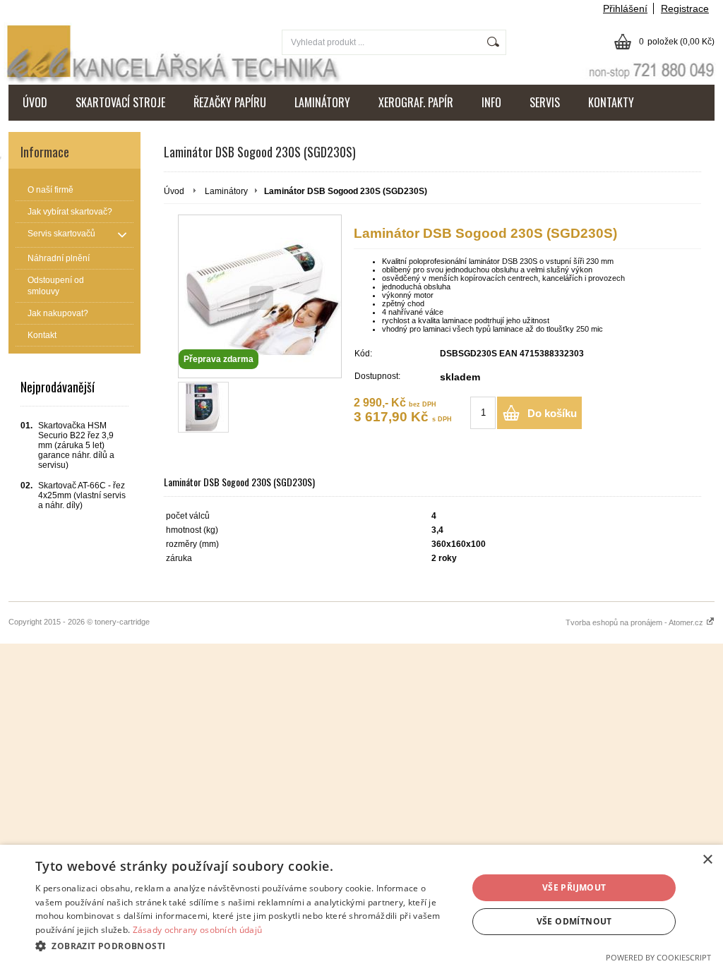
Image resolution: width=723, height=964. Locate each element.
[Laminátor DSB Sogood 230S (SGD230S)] (203, 407)
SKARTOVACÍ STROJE (120, 102)
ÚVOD (35, 102)
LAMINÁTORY (322, 102)
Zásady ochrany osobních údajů (198, 930)
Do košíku (552, 413)
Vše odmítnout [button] (574, 921)
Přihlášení (625, 8)
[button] (245, 945)
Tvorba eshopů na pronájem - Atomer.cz (635, 622)
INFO (491, 102)
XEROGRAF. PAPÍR (415, 102)
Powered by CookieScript (658, 957)
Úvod (174, 191)
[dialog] (361, 904)
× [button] (707, 860)
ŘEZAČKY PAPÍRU (229, 102)
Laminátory (226, 191)
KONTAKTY (611, 102)
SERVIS (545, 102)
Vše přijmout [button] (574, 887)
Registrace (685, 8)
